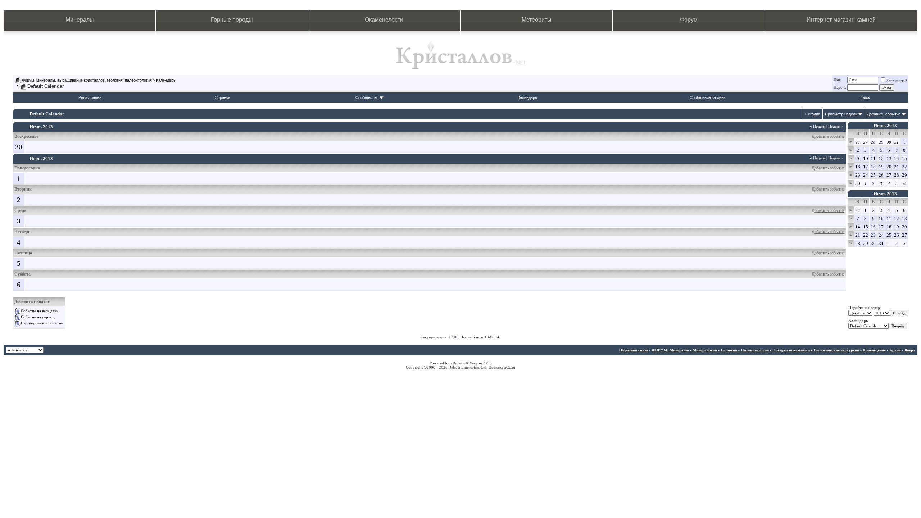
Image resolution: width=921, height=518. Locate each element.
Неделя (817, 126)
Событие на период (38, 317)
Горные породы (232, 20)
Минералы (79, 20)
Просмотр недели (841, 114)
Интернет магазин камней (841, 20)
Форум (689, 20)
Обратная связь (633, 350)
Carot (510, 367)
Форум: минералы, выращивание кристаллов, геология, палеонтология (87, 80)
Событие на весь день (39, 311)
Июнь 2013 (885, 125)
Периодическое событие (42, 323)
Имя (837, 80)
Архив (895, 350)
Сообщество (366, 97)
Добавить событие (884, 114)
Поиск (864, 97)
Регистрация (89, 97)
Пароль (840, 87)
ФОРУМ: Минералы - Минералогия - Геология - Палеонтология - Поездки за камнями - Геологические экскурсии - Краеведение (769, 350)
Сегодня (812, 114)
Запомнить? (896, 80)
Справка (222, 97)
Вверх (909, 350)
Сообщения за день (708, 97)
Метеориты (537, 20)
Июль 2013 (885, 193)
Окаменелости (384, 20)
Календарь (166, 80)
